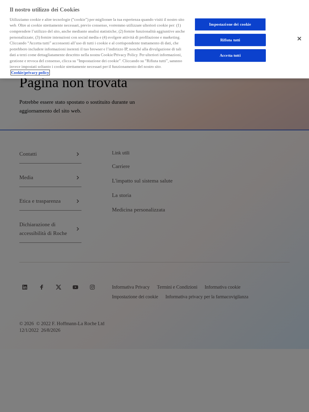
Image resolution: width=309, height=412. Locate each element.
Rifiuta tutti (230, 40)
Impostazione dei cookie (230, 24)
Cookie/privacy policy (30, 72)
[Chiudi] (299, 38)
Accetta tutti (230, 55)
